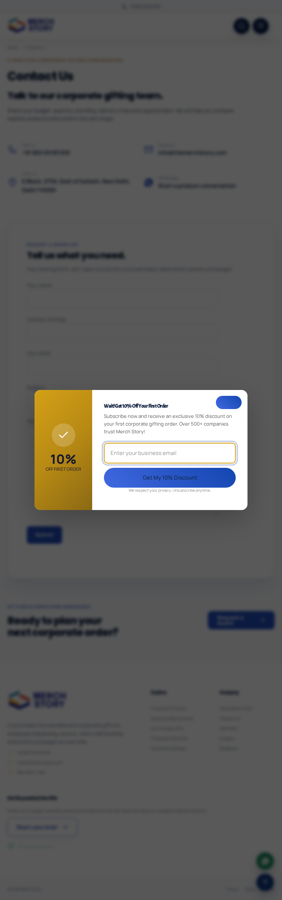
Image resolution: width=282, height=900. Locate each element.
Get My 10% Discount (170, 477)
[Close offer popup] (229, 402)
